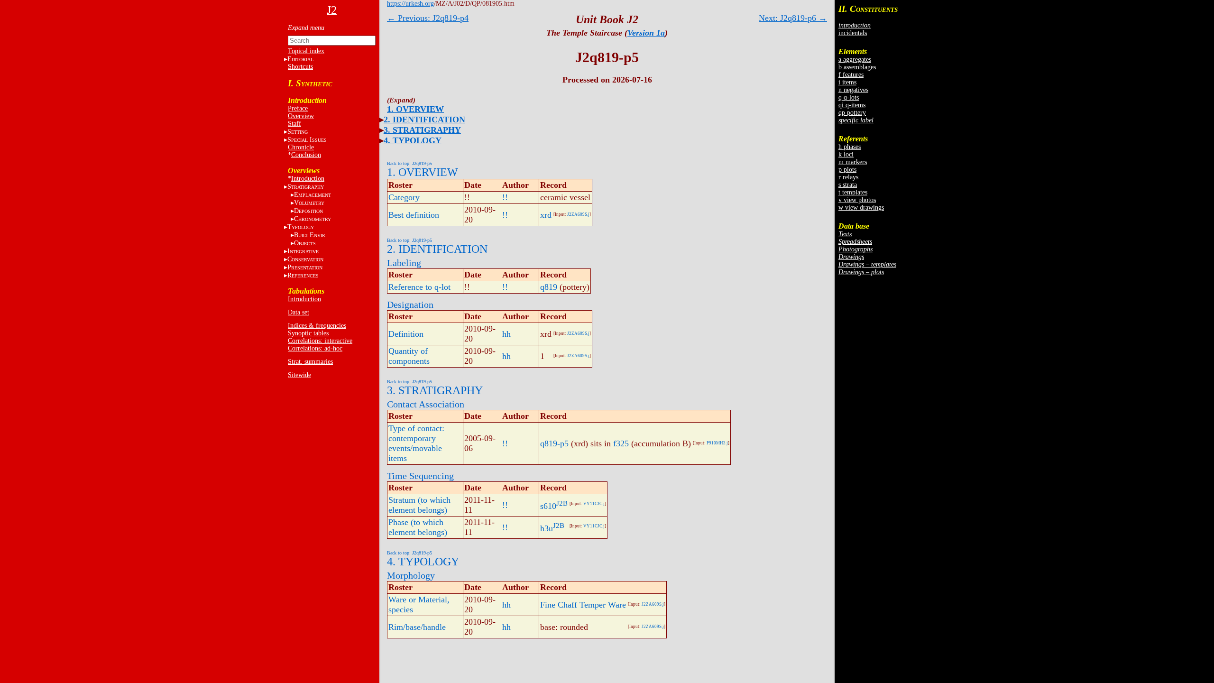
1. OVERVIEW (415, 109)
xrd (546, 215)
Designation (410, 304)
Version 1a (646, 32)
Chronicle (301, 147)
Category (404, 197)
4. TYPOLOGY (412, 140)
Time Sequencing (420, 476)
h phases (849, 146)
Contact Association (425, 404)
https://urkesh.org (410, 3)
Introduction (307, 178)
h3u (546, 528)
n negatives (853, 89)
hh (506, 334)
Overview (301, 116)
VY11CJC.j (594, 503)
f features (851, 74)
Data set (298, 312)
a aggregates (854, 59)
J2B (562, 503)
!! (505, 197)
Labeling (404, 263)
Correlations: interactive (320, 340)
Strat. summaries (310, 361)
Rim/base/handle (417, 627)
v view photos (857, 199)
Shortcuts (300, 66)
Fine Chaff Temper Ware (583, 604)
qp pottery (852, 112)
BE (310, 235)
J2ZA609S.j (578, 214)
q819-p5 (554, 443)
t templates (852, 192)
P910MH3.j (717, 443)
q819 (548, 287)
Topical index (306, 51)
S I (307, 139)
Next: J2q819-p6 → (793, 18)
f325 (621, 443)
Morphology (411, 575)
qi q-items (851, 105)
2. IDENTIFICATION (424, 119)
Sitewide (299, 374)
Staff (294, 123)
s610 (548, 506)
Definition (405, 334)
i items (847, 82)
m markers (852, 162)
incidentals (852, 33)
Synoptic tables (308, 333)
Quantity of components (409, 356)
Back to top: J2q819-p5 (409, 163)
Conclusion (306, 154)
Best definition (413, 215)
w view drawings (861, 207)
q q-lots (848, 97)
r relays (848, 177)
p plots (847, 169)
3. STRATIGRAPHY (422, 130)
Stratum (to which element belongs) (419, 505)
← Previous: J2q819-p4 (428, 18)
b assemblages (857, 67)
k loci (846, 154)
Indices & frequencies (317, 325)
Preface (298, 108)
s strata (847, 184)
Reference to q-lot (419, 287)
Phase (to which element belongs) (417, 527)
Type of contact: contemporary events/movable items (416, 443)
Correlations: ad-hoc (315, 348)
